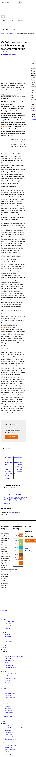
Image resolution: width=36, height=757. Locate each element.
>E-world (4, 126)
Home (4, 20)
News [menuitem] (4, 619)
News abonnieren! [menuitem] (10, 678)
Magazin (17, 543)
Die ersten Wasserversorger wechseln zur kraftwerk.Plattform (24, 497)
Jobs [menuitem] (4, 649)
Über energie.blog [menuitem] (10, 673)
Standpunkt (17, 550)
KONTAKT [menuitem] (8, 680)
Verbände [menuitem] (8, 658)
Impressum (25, 604)
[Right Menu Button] (0, 612)
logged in (11, 512)
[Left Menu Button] (0, 608)
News (11, 20)
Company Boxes (8, 25)
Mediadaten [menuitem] (8, 676)
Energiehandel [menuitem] (9, 665)
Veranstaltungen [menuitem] (10, 626)
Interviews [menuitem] (8, 636)
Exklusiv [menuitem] (5, 632)
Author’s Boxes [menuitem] (9, 641)
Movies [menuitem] (7, 654)
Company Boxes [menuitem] (7, 645)
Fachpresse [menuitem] (8, 663)
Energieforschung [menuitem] (10, 667)
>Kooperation (5, 327)
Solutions (14, 54)
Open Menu (3, 16)
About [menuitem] (4, 671)
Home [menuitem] (4, 617)
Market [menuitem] (5, 651)
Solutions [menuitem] (8, 623)
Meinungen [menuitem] (8, 639)
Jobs (27, 25)
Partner (19, 25)
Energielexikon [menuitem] (9, 660)
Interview (17, 540)
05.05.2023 (4, 51)
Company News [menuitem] (10, 621)
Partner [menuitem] (5, 647)
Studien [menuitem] (7, 628)
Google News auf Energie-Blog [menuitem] (14, 656)
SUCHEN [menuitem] (8, 682)
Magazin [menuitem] (7, 634)
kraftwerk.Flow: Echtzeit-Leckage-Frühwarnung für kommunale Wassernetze (18, 498)
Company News (9, 33)
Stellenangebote (18, 554)
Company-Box (11, 436)
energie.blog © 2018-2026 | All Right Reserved (12, 603)
